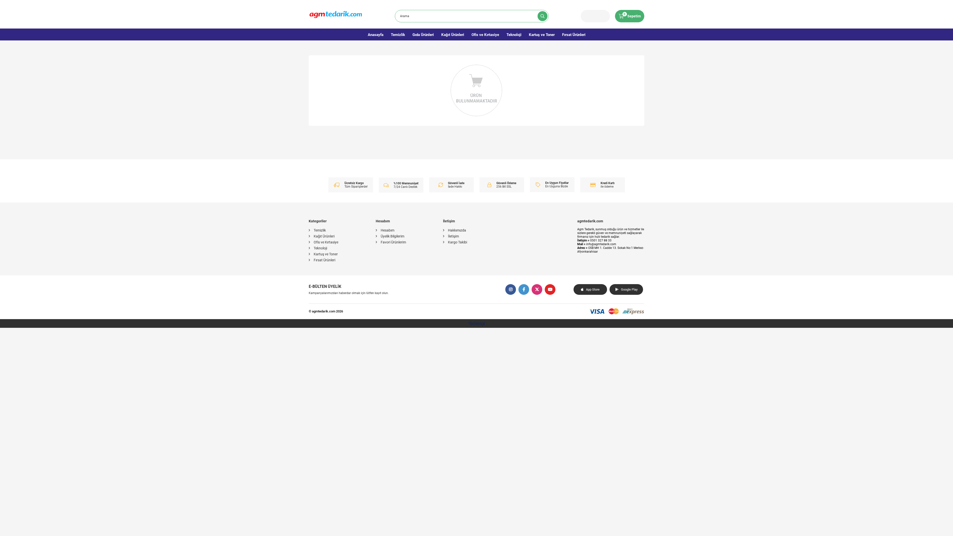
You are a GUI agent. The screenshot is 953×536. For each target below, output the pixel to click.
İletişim (453, 236)
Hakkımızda (457, 230)
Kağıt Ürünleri (452, 35)
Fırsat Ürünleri (573, 35)
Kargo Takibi (457, 242)
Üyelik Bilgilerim (392, 236)
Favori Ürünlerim (393, 242)
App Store (593, 289)
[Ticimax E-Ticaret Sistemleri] (476, 324)
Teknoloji (514, 35)
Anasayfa (375, 35)
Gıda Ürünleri (423, 35)
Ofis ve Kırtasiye (485, 35)
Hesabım (387, 230)
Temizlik (398, 35)
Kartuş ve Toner (542, 35)
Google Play (629, 289)
